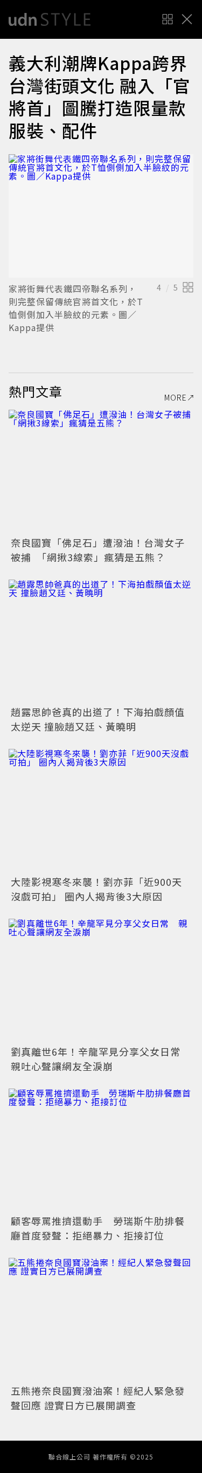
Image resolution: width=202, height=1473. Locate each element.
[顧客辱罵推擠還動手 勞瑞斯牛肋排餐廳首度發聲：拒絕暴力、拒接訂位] (101, 1150)
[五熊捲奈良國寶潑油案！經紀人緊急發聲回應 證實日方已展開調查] (101, 1319)
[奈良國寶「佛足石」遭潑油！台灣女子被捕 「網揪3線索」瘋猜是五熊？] (101, 471)
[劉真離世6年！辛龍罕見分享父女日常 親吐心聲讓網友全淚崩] (101, 980)
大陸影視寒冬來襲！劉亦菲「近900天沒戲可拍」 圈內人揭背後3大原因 (96, 889)
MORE (175, 397)
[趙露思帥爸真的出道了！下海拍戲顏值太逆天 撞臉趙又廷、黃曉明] (101, 641)
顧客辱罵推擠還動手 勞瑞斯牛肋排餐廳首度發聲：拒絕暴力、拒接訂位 (98, 1228)
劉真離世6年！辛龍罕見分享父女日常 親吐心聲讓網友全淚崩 (101, 1058)
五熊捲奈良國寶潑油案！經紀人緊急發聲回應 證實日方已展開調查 (98, 1397)
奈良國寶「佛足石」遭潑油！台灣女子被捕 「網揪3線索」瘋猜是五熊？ (98, 549)
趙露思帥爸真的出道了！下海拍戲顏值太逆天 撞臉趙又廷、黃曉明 (98, 719)
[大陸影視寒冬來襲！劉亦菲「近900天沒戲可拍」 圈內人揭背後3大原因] (101, 810)
